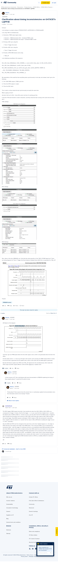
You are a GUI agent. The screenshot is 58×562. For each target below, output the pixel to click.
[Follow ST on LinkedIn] (33, 549)
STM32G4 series (7, 302)
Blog (7, 518)
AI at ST (31, 515)
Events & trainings (33, 511)
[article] (29, 343)
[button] (1, 3)
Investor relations (10, 500)
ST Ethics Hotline (33, 535)
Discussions (20, 7)
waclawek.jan (8, 405)
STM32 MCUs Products (46, 7)
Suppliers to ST (10, 515)
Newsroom (31, 507)
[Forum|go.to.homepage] (10, 2)
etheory (7, 12)
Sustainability (9, 504)
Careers (8, 511)
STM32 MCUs (36, 7)
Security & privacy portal (35, 542)
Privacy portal (24, 556)
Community (31, 504)
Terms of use (30, 555)
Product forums (28, 7)
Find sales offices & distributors (36, 500)
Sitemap (8, 533)
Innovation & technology (12, 507)
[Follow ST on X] (30, 549)
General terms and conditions (13, 522)
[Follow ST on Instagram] (36, 549)
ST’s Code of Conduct (34, 538)
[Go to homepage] (11, 489)
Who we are (9, 497)
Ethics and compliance (34, 531)
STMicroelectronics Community (8, 7)
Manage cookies (33, 556)
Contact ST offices (33, 497)
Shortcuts (8, 529)
